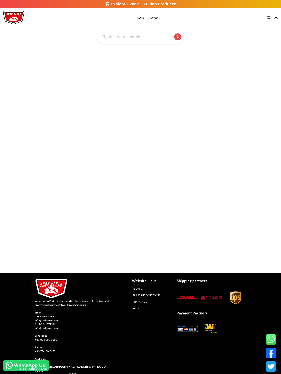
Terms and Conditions (146, 295)
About (140, 17)
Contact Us (140, 302)
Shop (136, 308)
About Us (138, 288)
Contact (155, 17)
